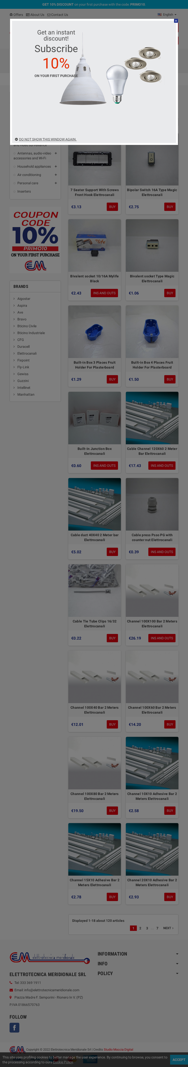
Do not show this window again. (48, 139)
